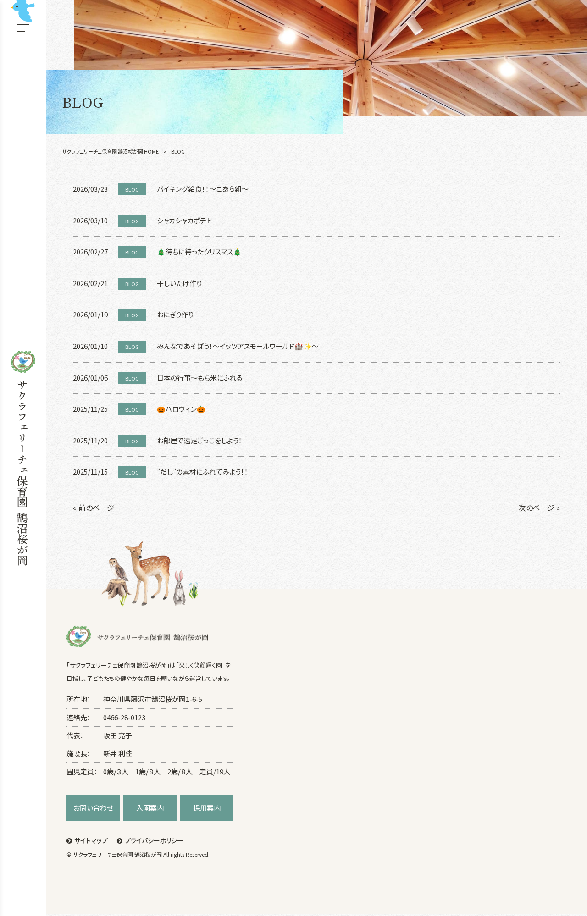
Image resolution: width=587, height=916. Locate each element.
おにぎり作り (175, 314)
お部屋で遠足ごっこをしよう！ (199, 440)
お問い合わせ (93, 807)
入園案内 (150, 807)
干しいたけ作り (179, 283)
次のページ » (539, 507)
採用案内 (207, 807)
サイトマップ (91, 840)
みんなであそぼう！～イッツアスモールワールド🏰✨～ (238, 346)
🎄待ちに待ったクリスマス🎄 (199, 251)
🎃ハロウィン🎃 (181, 409)
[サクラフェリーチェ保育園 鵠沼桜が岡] (23, 458)
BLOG (132, 189)
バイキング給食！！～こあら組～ (203, 188)
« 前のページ (93, 507)
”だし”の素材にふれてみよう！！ (202, 471)
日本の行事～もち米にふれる (200, 377)
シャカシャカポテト (184, 220)
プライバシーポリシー (154, 840)
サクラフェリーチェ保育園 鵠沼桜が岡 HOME (110, 151)
